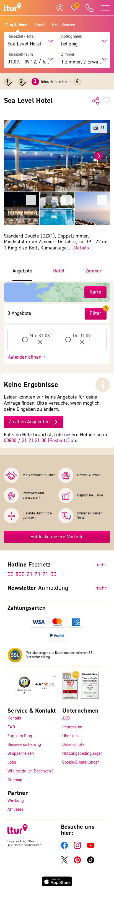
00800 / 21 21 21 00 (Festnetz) (36, 440)
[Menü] (54, 678)
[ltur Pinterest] (77, 862)
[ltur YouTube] (90, 847)
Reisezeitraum (20, 54)
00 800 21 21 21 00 (31, 574)
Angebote (22, 271)
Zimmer (68, 54)
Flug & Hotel (16, 25)
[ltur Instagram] (77, 847)
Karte (96, 292)
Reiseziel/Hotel (21, 36)
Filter (95, 313)
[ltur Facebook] (64, 847)
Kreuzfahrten (64, 25)
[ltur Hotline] (89, 8)
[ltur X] (64, 862)
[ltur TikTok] (90, 862)
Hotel (40, 25)
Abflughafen (71, 36)
